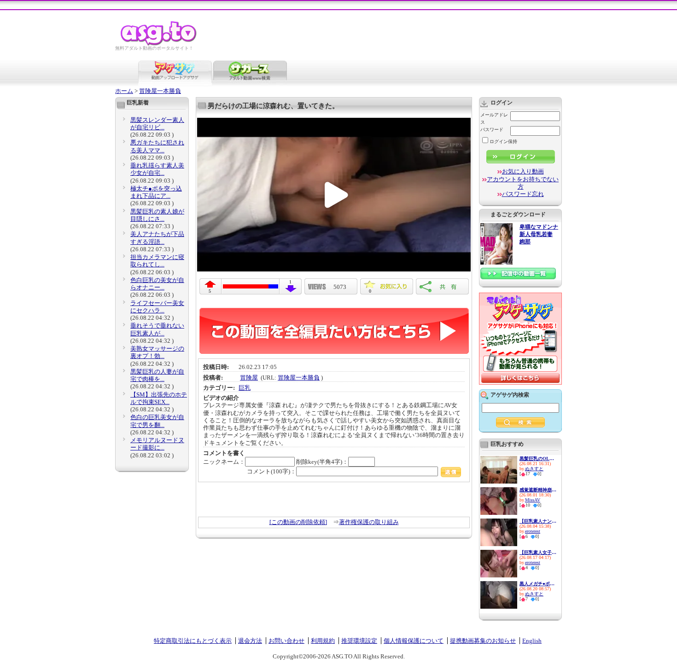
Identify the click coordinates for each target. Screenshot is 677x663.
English (532, 640)
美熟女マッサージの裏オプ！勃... (157, 352)
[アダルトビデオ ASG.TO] (159, 43)
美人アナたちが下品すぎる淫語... (157, 238)
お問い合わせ (286, 640)
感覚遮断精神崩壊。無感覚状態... (537, 489)
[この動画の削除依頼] (298, 522)
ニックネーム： (224, 461)
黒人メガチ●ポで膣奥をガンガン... (537, 583)
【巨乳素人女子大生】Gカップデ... (537, 552)
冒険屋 (249, 377)
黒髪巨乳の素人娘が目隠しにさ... (157, 215)
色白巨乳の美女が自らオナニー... (157, 284)
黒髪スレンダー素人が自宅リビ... (157, 123)
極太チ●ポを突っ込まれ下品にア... (156, 192)
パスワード (491, 129)
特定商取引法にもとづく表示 (193, 640)
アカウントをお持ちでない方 (523, 183)
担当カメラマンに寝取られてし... (157, 261)
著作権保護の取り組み (369, 522)
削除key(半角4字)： (322, 461)
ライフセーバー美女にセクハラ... (157, 307)
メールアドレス (494, 118)
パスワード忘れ (523, 193)
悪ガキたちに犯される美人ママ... (157, 146)
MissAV (532, 499)
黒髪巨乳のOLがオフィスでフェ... (537, 458)
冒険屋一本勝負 (160, 90)
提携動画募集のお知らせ (483, 640)
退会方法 (250, 640)
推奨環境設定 (359, 640)
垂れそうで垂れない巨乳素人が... (157, 329)
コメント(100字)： (271, 471)
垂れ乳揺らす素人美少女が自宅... (157, 169)
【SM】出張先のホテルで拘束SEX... (158, 398)
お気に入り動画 (523, 171)
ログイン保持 (503, 141)
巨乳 (245, 387)
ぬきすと (534, 468)
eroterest (532, 531)
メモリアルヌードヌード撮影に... (157, 444)
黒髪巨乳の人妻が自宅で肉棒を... (157, 375)
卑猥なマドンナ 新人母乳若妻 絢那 (538, 234)
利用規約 (323, 640)
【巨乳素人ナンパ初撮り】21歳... (537, 521)
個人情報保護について (414, 640)
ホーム (124, 90)
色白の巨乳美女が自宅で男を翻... (157, 421)
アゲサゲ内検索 (509, 395)
